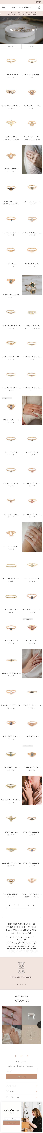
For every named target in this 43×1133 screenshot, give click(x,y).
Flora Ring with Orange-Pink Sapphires (32, 641)
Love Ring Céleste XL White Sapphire (32, 483)
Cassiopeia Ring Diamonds (32, 325)
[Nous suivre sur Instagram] (21, 1056)
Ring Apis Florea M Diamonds (11, 894)
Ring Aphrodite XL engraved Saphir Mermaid (11, 294)
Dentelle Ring (11, 137)
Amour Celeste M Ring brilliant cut (32, 579)
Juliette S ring (32, 263)
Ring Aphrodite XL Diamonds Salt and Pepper (31, 106)
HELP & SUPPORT (12, 1091)
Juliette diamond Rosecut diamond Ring (11, 547)
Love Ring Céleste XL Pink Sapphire (32, 514)
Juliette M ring (11, 75)
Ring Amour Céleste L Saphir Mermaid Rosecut (32, 610)
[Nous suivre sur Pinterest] (27, 1056)
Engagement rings (19, 19)
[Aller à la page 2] (33, 905)
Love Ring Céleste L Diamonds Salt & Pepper (11, 863)
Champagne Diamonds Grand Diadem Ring (11, 800)
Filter (10, 46)
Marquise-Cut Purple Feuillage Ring (11, 420)
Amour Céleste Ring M (11, 325)
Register (21, 1077)
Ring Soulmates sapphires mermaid (11, 201)
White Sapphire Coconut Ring (11, 514)
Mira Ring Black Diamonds (11, 610)
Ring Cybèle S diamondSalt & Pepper (11, 452)
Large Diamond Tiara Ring (11, 357)
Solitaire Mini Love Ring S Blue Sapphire (32, 357)
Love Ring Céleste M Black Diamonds (32, 832)
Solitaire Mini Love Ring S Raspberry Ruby (32, 388)
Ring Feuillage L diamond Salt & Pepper (11, 768)
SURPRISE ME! (11, 1123)
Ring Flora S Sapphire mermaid (32, 75)
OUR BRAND (10, 1086)
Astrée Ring (11, 263)
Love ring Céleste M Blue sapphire (32, 863)
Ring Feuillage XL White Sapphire (32, 737)
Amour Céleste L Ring (11, 705)
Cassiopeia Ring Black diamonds (11, 106)
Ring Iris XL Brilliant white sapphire (32, 232)
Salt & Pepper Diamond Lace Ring (11, 832)
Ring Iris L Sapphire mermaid (32, 201)
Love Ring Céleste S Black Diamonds (32, 705)
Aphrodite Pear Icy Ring (11, 169)
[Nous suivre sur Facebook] (15, 1056)
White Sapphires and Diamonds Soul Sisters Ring (32, 894)
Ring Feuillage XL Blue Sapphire (11, 737)
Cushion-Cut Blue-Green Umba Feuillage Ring (32, 768)
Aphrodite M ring (32, 137)
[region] (21, 971)
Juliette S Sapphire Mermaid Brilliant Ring (11, 232)
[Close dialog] (40, 1104)
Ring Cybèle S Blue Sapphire (11, 483)
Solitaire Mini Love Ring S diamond (11, 388)
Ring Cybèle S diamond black (32, 452)
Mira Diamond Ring (11, 579)
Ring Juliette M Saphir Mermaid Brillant (11, 641)
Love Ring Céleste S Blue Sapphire (11, 673)
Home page (5, 19)
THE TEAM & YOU (12, 1097)
